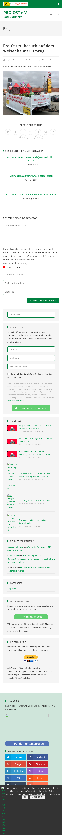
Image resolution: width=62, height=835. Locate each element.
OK (25, 797)
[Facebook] (58, 4)
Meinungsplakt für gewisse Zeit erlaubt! (31, 175)
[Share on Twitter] (8, 132)
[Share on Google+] (23, 132)
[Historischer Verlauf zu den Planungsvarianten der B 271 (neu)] (12, 454)
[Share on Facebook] (15, 132)
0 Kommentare (48, 60)
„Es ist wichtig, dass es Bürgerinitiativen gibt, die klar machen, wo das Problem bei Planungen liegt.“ (31, 558)
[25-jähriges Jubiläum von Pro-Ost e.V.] (12, 501)
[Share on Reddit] (20, 137)
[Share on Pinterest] (30, 132)
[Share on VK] (53, 132)
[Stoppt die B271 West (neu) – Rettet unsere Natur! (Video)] (12, 428)
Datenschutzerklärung (15, 400)
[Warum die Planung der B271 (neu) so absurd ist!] (12, 441)
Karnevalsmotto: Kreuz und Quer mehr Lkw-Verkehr (31, 159)
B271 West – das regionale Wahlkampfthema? (31, 194)
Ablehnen (37, 797)
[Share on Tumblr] (27, 137)
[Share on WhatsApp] (42, 137)
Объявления (13, 555)
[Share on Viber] (45, 132)
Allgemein (33, 60)
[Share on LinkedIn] (38, 132)
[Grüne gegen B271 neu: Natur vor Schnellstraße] (12, 523)
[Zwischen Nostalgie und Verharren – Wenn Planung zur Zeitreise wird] (12, 476)
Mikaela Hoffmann (15, 547)
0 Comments (40, 432)
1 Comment (38, 445)
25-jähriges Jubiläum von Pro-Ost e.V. (36, 500)
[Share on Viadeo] (35, 137)
